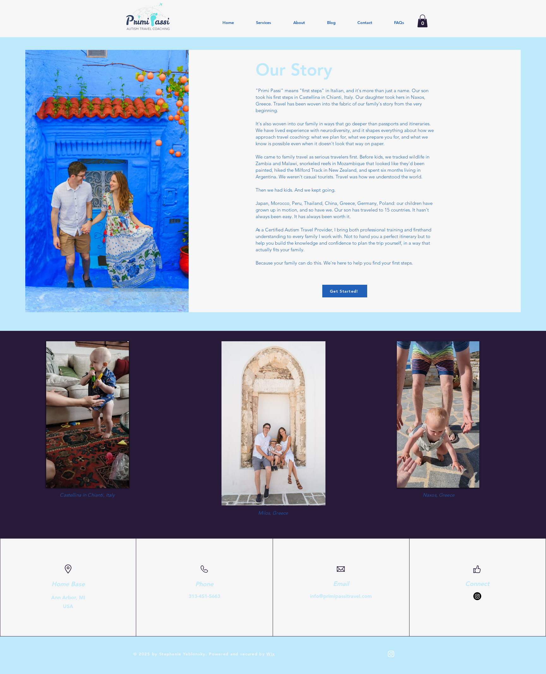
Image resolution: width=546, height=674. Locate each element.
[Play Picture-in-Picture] (110, 479)
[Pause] (54, 479)
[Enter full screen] (121, 479)
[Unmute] (65, 479)
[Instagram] (477, 596)
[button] (422, 21)
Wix (270, 653)
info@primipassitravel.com (341, 596)
